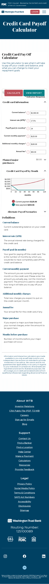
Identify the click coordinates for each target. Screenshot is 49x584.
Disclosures (24, 506)
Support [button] (24, 432)
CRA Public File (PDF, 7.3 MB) (24, 411)
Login (35, 12)
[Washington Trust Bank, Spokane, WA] (13, 11)
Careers (24, 415)
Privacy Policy (24, 484)
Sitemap (24, 510)
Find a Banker (24, 443)
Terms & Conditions (24, 493)
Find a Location (24, 447)
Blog (24, 424)
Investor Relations (24, 406)
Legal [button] (24, 478)
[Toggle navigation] (44, 12)
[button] (24, 102)
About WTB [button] (24, 400)
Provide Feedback (24, 469)
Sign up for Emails (24, 419)
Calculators (25, 460)
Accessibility (24, 501)
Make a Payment (24, 456)
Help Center (24, 452)
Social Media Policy (24, 488)
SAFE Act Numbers (24, 497)
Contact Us (25, 438)
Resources (24, 465)
